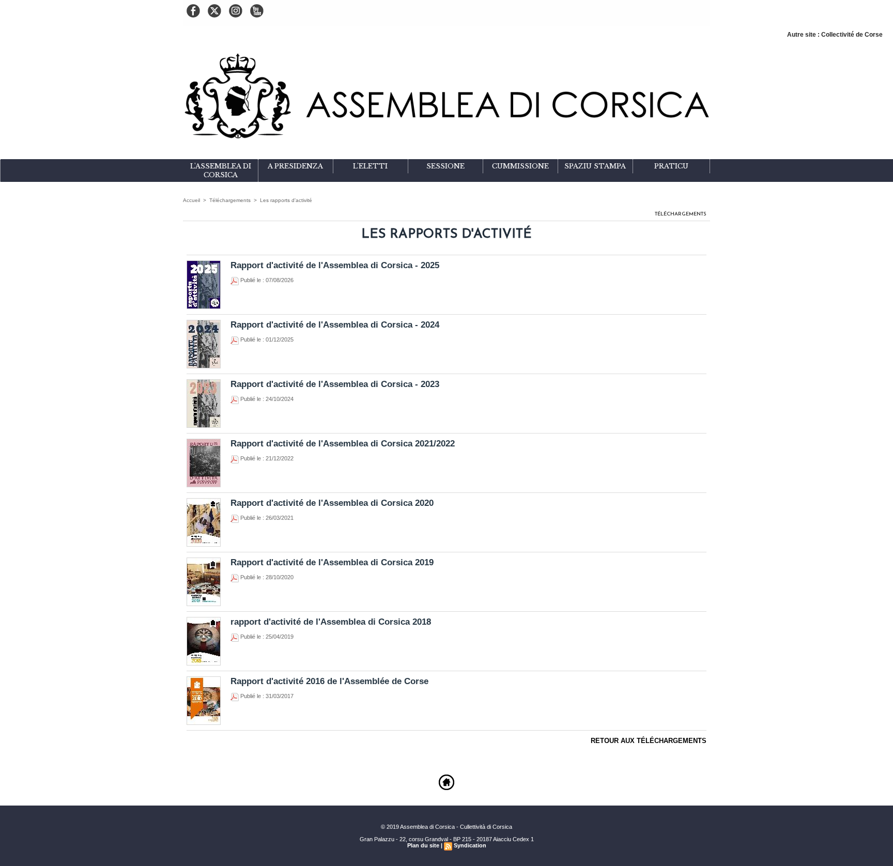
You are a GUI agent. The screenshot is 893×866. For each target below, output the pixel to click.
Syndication (470, 845)
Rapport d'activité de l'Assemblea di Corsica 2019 (332, 562)
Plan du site (423, 845)
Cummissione (520, 166)
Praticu (671, 166)
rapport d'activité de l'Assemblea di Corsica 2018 (330, 622)
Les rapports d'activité (286, 200)
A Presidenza (295, 166)
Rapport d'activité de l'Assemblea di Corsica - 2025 (334, 265)
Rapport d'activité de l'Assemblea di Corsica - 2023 (334, 384)
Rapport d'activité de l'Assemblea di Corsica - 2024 (334, 325)
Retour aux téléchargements (648, 741)
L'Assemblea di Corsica (220, 170)
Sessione (445, 166)
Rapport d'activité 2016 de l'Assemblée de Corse (329, 681)
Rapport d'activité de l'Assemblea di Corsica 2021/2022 (342, 444)
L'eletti (370, 166)
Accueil (191, 200)
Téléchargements (230, 200)
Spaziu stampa (595, 166)
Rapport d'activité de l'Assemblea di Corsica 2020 (332, 503)
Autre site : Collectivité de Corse (835, 34)
